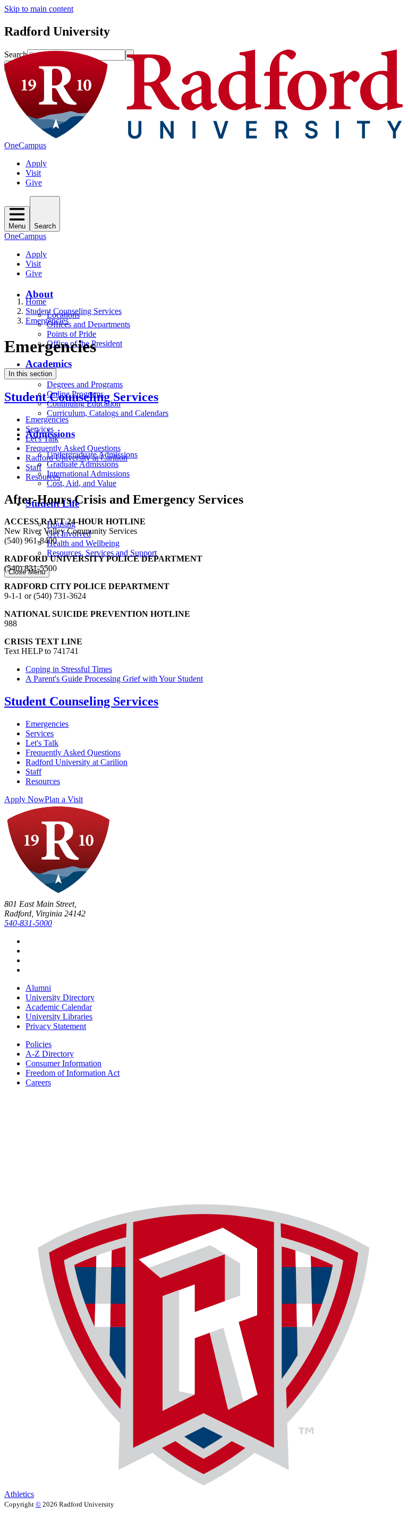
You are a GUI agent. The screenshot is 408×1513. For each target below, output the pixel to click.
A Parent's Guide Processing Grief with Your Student (114, 678)
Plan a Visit (64, 799)
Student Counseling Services (74, 311)
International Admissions (88, 473)
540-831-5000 (28, 923)
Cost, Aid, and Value (81, 483)
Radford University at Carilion (77, 457)
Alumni (38, 987)
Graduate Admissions (82, 464)
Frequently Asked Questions (73, 448)
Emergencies (47, 320)
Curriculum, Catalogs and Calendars (107, 413)
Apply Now (24, 799)
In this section (30, 374)
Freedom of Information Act (73, 1072)
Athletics (19, 1494)
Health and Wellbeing (83, 543)
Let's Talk (42, 438)
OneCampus (25, 145)
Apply (36, 163)
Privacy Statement (56, 1026)
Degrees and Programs (85, 384)
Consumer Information (63, 1063)
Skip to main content (38, 8)
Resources (43, 476)
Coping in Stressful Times (69, 669)
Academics (49, 363)
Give (34, 182)
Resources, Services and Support (102, 552)
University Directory (60, 997)
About (39, 294)
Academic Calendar (59, 1007)
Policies (39, 1044)
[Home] (204, 135)
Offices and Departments (88, 324)
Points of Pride (71, 333)
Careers (38, 1082)
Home (36, 301)
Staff (33, 467)
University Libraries (59, 1016)
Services (40, 429)
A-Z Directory (50, 1053)
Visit (33, 172)
